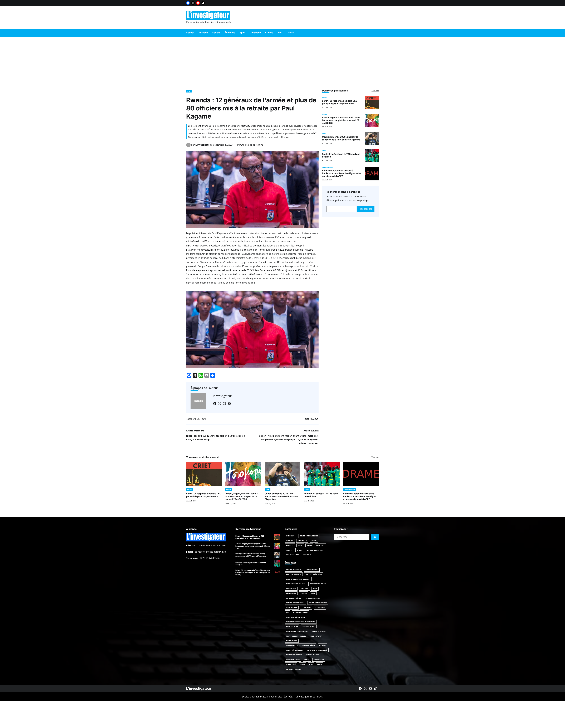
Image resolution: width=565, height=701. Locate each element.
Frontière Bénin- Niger (295, 617)
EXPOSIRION (306, 607)
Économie (307, 555)
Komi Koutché (292, 626)
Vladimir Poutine (293, 669)
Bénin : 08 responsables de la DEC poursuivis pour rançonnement (339, 102)
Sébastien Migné (293, 660)
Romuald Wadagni (294, 655)
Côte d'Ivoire (291, 607)
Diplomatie (302, 541)
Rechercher (365, 208)
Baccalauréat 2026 (314, 574)
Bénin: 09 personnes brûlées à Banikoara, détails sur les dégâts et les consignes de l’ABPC (341, 173)
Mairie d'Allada (319, 631)
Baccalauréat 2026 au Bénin (298, 579)
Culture (289, 541)
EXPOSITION (199, 418)
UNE (311, 664)
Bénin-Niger (291, 593)
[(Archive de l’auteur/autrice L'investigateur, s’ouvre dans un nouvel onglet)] (188, 146)
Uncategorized (327, 167)
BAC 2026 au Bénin (293, 574)
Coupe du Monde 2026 (309, 536)
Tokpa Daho (319, 660)
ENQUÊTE (289, 545)
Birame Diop (291, 589)
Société (324, 97)
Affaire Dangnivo (293, 570)
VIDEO (319, 664)
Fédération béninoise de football (300, 622)
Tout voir (375, 90)
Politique (320, 545)
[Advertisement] (282, 61)
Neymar (322, 645)
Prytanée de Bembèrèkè (317, 650)
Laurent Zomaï (309, 626)
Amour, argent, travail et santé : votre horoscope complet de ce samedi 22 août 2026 (341, 120)
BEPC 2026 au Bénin (318, 584)
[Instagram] (224, 403)
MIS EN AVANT (291, 641)
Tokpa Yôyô (291, 664)
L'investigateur (198, 688)
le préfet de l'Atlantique (297, 631)
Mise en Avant (316, 636)
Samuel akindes (313, 655)
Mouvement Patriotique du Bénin (300, 645)
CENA (313, 593)
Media (309, 545)
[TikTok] (203, 3)
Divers (324, 114)
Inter (189, 91)
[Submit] (375, 537)
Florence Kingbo (300, 612)
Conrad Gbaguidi (312, 598)
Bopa (315, 589)
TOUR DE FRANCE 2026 (314, 550)
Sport (324, 133)
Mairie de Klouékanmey (296, 636)
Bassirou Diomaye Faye (295, 584)
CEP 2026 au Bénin (293, 598)
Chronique (290, 536)
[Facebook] (188, 3)
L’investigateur (203, 144)
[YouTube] (198, 3)
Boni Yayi (304, 589)
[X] (193, 3)
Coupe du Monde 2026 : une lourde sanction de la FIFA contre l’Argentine (341, 138)
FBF (287, 612)
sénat (306, 660)
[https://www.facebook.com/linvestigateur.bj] (360, 688)
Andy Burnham (311, 570)
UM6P (302, 664)
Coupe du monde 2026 (318, 603)
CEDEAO (304, 593)
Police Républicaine (294, 650)
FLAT (320, 696)
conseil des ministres (295, 603)
